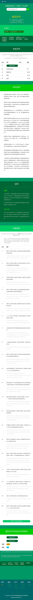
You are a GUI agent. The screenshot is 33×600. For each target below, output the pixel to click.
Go (28, 9)
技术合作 (16, 586)
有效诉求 (4, 37)
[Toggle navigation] (30, 1)
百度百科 (6, 28)
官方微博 (23, 586)
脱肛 (7, 75)
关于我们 (16, 584)
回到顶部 (4, 562)
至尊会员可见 (19, 21)
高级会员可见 (12, 65)
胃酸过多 (8, 72)
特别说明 (11, 37)
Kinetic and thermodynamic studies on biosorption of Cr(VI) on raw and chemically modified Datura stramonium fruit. (18, 513)
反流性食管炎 (9, 69)
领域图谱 (4, 39)
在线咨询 (23, 588)
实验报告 (20, 37)
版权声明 (9, 586)
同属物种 (4, 41)
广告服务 (16, 588)
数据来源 (9, 584)
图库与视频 (19, 39)
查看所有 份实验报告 (16, 521)
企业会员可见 (21, 22)
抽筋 (7, 78)
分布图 (26, 39)
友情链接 (29, 584)
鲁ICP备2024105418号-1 (16, 597)
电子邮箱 (23, 584)
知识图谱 (11, 39)
